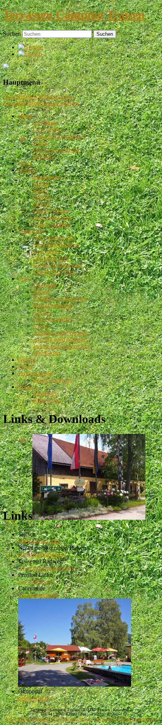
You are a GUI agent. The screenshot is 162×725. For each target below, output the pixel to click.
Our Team (45, 123)
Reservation (47, 400)
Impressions (47, 177)
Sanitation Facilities (56, 244)
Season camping (52, 380)
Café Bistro (46, 129)
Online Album (50, 211)
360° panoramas (52, 217)
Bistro (40, 190)
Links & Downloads (57, 136)
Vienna (41, 326)
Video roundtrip (52, 224)
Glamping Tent (51, 258)
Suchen (12, 33)
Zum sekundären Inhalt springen (41, 103)
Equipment (31, 231)
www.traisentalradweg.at (47, 568)
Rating (41, 143)
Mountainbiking (52, 305)
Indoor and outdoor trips (62, 346)
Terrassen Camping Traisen (74, 14)
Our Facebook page (56, 150)
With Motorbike (52, 319)
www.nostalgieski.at (42, 554)
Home (25, 116)
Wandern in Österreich (60, 299)
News (25, 163)
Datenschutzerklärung (138, 719)
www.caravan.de (38, 595)
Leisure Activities (54, 271)
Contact (27, 387)
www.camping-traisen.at (26, 719)
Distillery (44, 156)
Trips (24, 278)
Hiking (41, 204)
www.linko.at (34, 581)
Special (41, 197)
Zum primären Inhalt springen (38, 96)
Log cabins (46, 251)
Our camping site (53, 238)
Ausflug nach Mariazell (61, 339)
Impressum (46, 393)
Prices (25, 366)
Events (41, 183)
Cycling (42, 312)
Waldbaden (46, 353)
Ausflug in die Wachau (60, 332)
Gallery (27, 170)
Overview (45, 285)
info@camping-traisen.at (71, 719)
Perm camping (35, 373)
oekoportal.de (34, 698)
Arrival (26, 359)
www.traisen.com (39, 541)
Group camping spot (57, 265)
